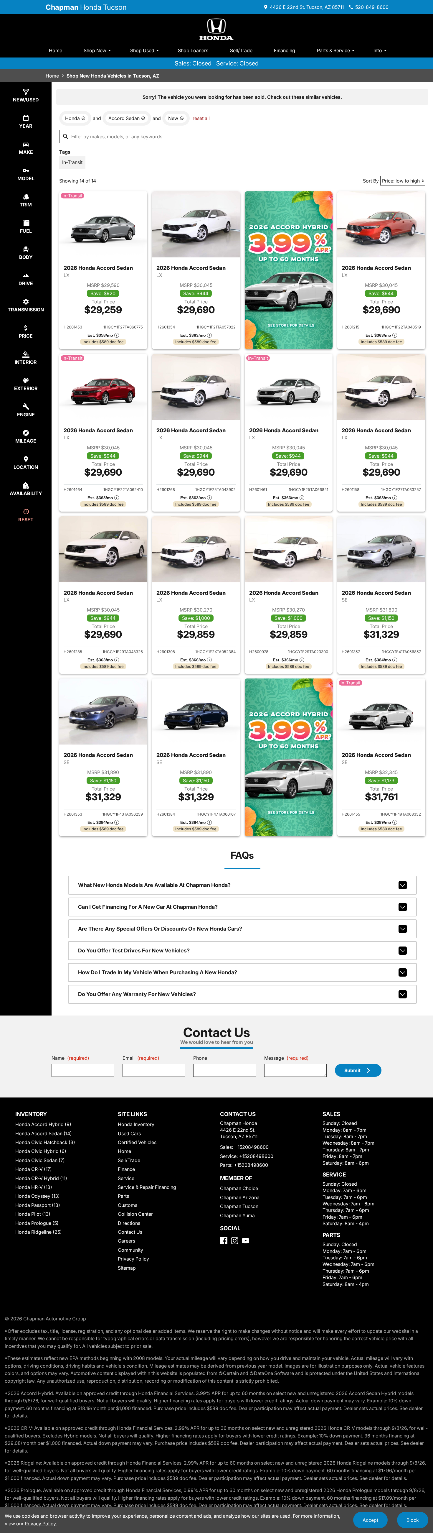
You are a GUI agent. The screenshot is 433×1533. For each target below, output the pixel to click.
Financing (284, 50)
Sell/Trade (241, 50)
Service (126, 1178)
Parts (123, 1196)
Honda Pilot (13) (32, 1214)
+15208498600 (251, 1147)
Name (70, 1058)
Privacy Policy (133, 1259)
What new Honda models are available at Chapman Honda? (154, 885)
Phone (200, 1058)
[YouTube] (245, 1241)
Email (141, 1058)
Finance (126, 1169)
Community (130, 1250)
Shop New (95, 50)
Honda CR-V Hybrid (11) (41, 1178)
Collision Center (135, 1214)
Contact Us (130, 1232)
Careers (126, 1241)
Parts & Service (333, 50)
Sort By (371, 181)
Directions (129, 1223)
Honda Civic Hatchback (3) (45, 1142)
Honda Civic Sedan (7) (40, 1160)
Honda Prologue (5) (37, 1223)
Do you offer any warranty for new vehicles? (137, 994)
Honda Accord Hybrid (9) (43, 1124)
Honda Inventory (136, 1124)
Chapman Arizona (240, 1197)
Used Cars (129, 1133)
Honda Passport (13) (37, 1205)
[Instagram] (234, 1241)
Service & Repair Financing (147, 1187)
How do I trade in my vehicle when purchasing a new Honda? (157, 972)
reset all (201, 118)
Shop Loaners (193, 50)
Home (55, 50)
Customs (127, 1205)
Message (286, 1058)
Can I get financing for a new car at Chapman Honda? (148, 907)
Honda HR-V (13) (33, 1187)
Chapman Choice (239, 1188)
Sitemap (127, 1268)
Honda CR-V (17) (33, 1169)
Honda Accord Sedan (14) (43, 1133)
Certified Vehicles (137, 1142)
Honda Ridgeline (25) (38, 1232)
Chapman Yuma (237, 1215)
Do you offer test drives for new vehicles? (134, 950)
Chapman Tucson (239, 1206)
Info (377, 50)
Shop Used (142, 50)
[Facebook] (224, 1241)
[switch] (72, 162)
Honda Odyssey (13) (37, 1196)
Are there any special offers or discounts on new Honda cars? (160, 929)
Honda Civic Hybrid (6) (40, 1151)
